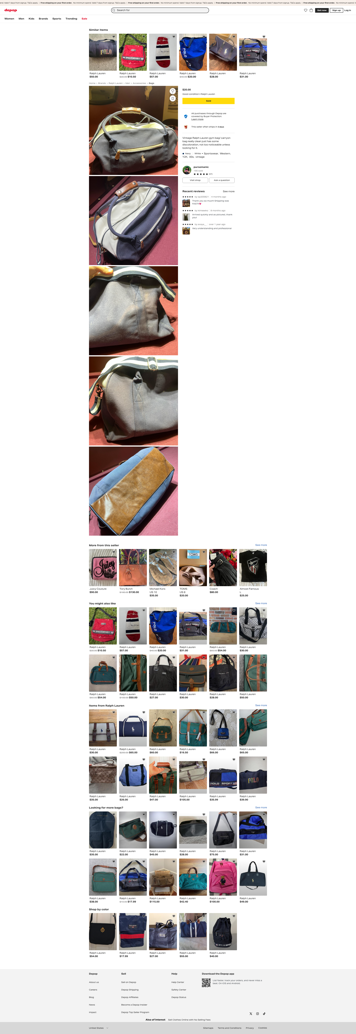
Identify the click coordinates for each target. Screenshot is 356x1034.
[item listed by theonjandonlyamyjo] (193, 625)
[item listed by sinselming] (103, 931)
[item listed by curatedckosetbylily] (193, 775)
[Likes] (305, 10)
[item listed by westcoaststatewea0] (133, 877)
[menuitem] (9, 19)
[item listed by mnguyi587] (223, 775)
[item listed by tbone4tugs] (163, 877)
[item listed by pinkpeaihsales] (193, 727)
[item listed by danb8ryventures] (193, 931)
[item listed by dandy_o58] (163, 931)
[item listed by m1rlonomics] (103, 673)
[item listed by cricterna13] (193, 673)
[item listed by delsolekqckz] (223, 877)
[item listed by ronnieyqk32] (163, 830)
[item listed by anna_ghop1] (253, 625)
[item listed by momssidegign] (223, 830)
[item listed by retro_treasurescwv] (133, 625)
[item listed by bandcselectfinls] (103, 877)
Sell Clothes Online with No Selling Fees (189, 1020)
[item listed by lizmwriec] (163, 775)
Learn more (197, 119)
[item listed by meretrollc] (163, 727)
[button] (214, 174)
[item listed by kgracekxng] (193, 830)
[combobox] (160, 10)
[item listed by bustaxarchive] (193, 877)
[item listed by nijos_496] (253, 673)
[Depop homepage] (10, 10)
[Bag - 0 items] (311, 10)
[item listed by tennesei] (103, 775)
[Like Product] (114, 37)
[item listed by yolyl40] (133, 931)
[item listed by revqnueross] (253, 727)
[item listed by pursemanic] (103, 567)
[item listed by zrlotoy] (133, 727)
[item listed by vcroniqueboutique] (253, 877)
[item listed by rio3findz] (163, 673)
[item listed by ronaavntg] (223, 727)
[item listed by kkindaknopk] (253, 830)
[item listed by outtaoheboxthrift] (133, 830)
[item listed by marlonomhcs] (223, 625)
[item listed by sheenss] (223, 931)
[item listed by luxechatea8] (103, 830)
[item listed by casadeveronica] (103, 625)
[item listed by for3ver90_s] (103, 727)
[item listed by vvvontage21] (253, 775)
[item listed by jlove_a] (163, 625)
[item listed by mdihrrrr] (223, 673)
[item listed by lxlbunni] (133, 673)
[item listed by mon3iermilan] (133, 775)
